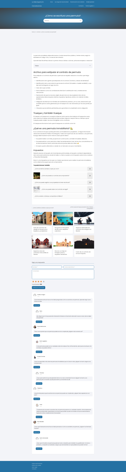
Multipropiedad (90, 2)
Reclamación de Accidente (77, 2)
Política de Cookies (36, 465)
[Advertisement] (63, 43)
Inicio (51, 2)
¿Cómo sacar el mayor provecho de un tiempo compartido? (81, 207)
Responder (36, 305)
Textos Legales (89, 6)
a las (38, 296)
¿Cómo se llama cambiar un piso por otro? (43, 207)
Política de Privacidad (37, 463)
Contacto (81, 6)
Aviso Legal (34, 467)
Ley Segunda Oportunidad (61, 2)
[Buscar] (80, 20)
